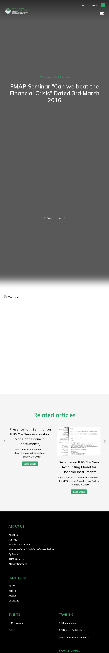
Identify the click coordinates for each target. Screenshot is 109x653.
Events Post (63, 477)
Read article (30, 464)
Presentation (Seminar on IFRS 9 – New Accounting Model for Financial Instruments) (30, 436)
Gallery (95, 481)
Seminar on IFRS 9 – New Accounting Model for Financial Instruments (79, 467)
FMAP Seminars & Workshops (30, 453)
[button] (102, 13)
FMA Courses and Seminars (55, 77)
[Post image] (78, 441)
